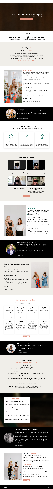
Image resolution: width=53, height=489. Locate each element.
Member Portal (38, 487)
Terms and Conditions (31, 487)
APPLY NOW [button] (26, 196)
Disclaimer (20, 487)
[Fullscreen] (25, 169)
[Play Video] (8, 169)
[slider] (17, 169)
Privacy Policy (25, 487)
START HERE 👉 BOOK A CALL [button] (26, 19)
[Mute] (23, 169)
